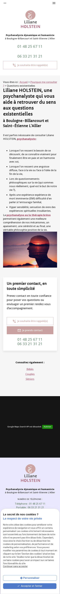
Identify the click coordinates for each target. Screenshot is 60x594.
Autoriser (47, 427)
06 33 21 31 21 (30, 56)
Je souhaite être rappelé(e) (30, 65)
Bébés (30, 369)
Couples (30, 374)
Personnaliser (31, 577)
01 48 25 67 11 (30, 46)
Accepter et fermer (31, 585)
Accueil (24, 82)
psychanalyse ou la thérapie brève (28, 215)
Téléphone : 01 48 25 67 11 (30, 503)
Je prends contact (30, 330)
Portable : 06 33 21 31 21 (30, 507)
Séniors (30, 379)
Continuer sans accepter (15, 566)
